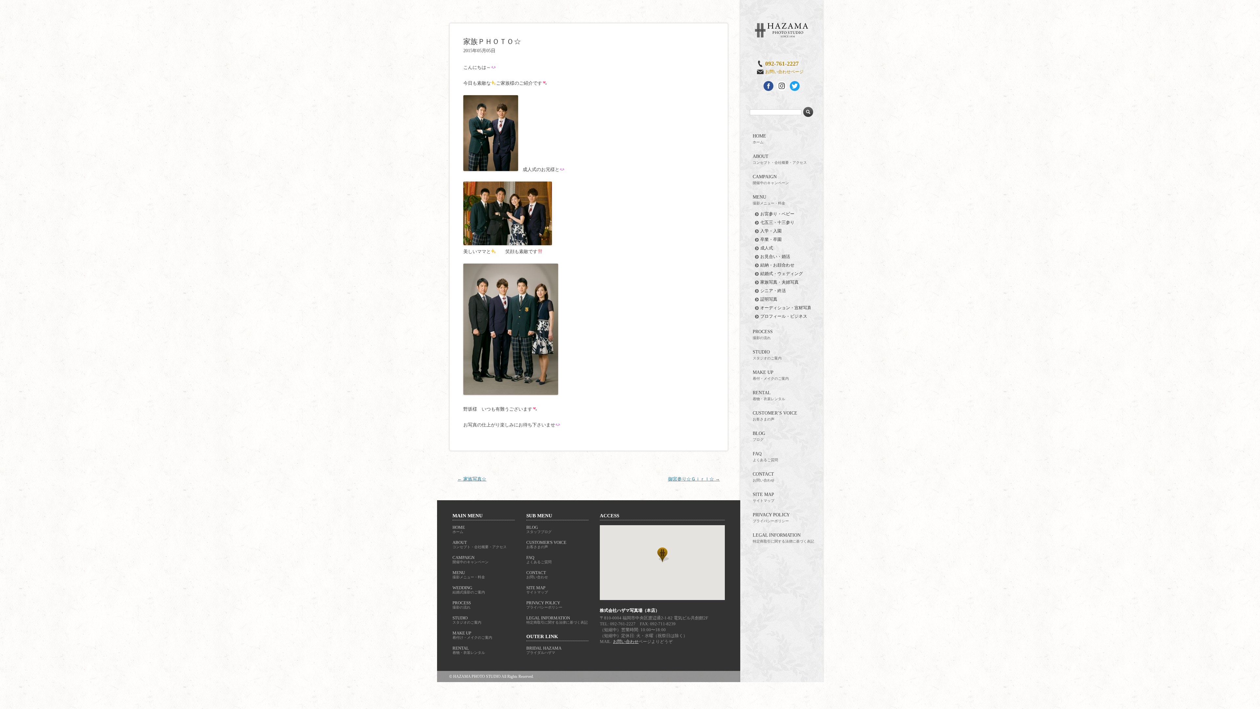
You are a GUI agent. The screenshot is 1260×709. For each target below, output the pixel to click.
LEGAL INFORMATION (783, 538)
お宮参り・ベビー (777, 213)
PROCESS (763, 334)
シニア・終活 (773, 290)
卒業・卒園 (771, 239)
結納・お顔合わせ (777, 265)
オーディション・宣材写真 (785, 307)
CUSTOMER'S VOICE (546, 544)
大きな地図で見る (662, 562)
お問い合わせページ (784, 71)
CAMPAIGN (771, 179)
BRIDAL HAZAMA (543, 650)
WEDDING (468, 589)
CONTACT (763, 477)
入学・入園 (771, 230)
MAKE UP (771, 375)
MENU (769, 200)
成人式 (766, 248)
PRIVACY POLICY (771, 517)
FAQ (765, 456)
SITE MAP (763, 497)
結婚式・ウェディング (781, 273)
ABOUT (780, 159)
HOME (759, 139)
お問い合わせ (626, 641)
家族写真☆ (471, 479)
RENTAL (769, 395)
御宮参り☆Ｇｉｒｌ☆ (694, 479)
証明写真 (768, 299)
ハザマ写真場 (781, 30)
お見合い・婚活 (775, 256)
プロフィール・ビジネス (783, 316)
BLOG (759, 436)
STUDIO (767, 355)
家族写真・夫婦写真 (779, 282)
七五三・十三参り (777, 222)
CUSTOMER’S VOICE (775, 416)
